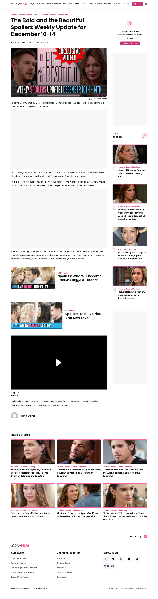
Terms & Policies (64, 572)
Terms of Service (127, 588)
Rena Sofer (74, 401)
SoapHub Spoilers (90, 401)
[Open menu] (12, 3)
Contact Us (62, 577)
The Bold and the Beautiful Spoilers (54, 405)
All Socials (109, 565)
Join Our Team (63, 563)
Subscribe (137, 4)
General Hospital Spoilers (129, 167)
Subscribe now (130, 43)
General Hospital (53, 4)
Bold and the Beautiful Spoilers (25, 401)
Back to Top (135, 536)
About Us (61, 558)
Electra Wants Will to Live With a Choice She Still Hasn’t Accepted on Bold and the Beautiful (125, 516)
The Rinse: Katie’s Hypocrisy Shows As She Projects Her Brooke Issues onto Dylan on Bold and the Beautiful (31, 472)
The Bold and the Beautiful (100, 4)
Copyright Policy (141, 588)
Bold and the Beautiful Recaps (23, 467)
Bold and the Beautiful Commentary (72, 467)
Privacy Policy (114, 588)
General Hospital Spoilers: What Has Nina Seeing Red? (132, 173)
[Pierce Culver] (15, 415)
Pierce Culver (19, 42)
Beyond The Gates (121, 4)
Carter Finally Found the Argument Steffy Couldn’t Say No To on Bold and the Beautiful (79, 472)
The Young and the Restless (75, 4)
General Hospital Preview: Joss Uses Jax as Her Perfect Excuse (132, 295)
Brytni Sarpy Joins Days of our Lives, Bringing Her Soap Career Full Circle (132, 255)
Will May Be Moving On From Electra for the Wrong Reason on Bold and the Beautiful (123, 472)
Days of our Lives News (127, 249)
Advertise (61, 567)
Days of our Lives (37, 4)
